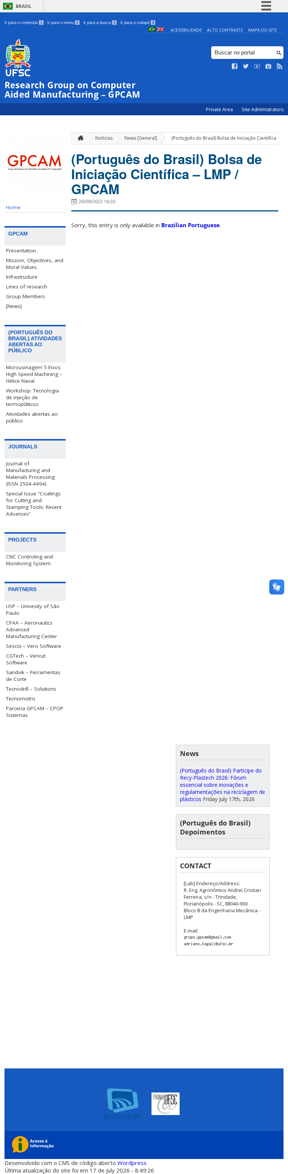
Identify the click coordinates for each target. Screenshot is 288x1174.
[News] (14, 306)
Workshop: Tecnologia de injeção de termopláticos (32, 397)
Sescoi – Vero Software (33, 646)
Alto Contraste (225, 30)
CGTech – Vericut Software (25, 659)
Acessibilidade (186, 30)
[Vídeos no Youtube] (257, 66)
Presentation (21, 250)
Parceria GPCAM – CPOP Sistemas (34, 711)
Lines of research (26, 286)
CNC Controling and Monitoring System (29, 560)
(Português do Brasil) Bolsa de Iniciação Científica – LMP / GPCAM (166, 173)
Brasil (24, 6)
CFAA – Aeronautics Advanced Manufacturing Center (31, 629)
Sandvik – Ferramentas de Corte (33, 675)
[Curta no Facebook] (235, 66)
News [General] (140, 138)
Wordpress (132, 1162)
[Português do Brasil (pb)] (151, 30)
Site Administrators (263, 109)
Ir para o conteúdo (23, 22)
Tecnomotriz (21, 698)
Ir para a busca (99, 22)
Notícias (103, 138)
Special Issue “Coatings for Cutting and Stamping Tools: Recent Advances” (34, 503)
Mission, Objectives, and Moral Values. (34, 263)
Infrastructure (22, 276)
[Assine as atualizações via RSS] (280, 66)
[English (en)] (160, 30)
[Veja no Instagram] (269, 66)
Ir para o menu (62, 22)
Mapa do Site (262, 30)
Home (13, 207)
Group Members (25, 296)
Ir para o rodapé (137, 22)
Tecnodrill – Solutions (31, 688)
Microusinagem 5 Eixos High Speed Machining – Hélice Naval (34, 374)
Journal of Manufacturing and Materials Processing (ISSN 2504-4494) (30, 473)
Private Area (220, 109)
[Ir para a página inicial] (79, 138)
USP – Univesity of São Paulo (33, 609)
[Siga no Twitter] (246, 66)
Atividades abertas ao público (32, 417)
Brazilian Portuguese (190, 225)
